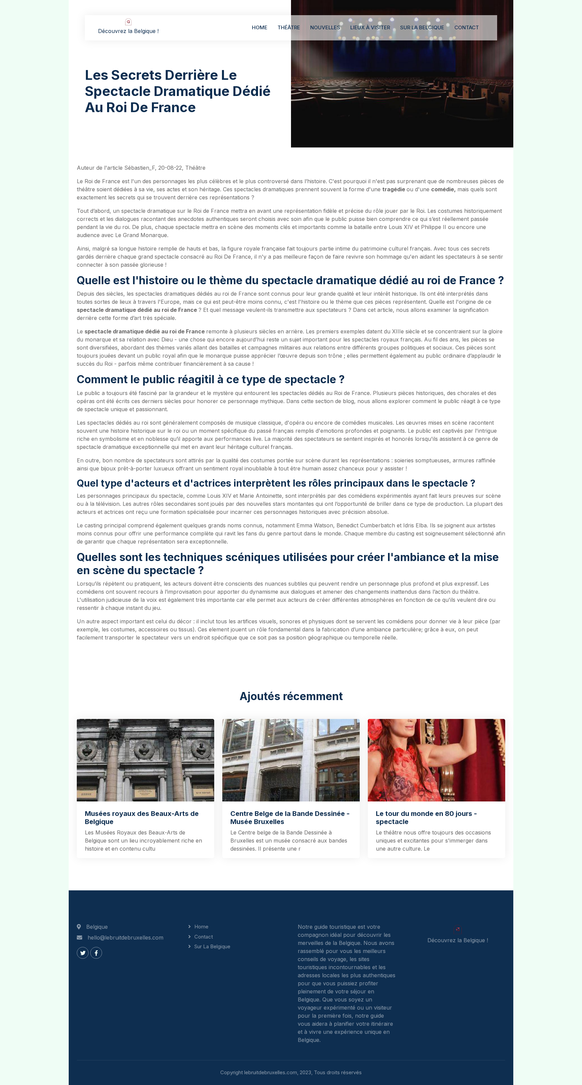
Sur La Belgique (422, 27)
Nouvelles (325, 27)
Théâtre (289, 27)
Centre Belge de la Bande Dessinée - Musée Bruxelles (290, 818)
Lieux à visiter (370, 27)
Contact (466, 27)
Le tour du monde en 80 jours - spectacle (426, 818)
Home (259, 27)
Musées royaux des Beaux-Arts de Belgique (142, 818)
